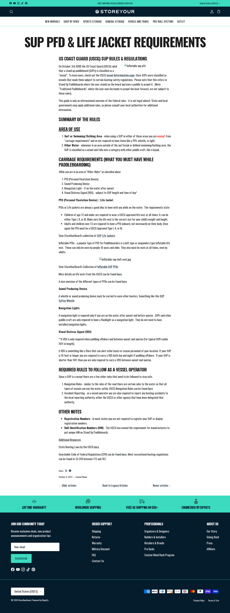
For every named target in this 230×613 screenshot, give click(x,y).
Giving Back (213, 537)
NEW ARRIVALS (52, 21)
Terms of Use (213, 600)
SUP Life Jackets (106, 236)
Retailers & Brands (154, 543)
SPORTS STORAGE (92, 21)
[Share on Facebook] (70, 471)
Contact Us (98, 561)
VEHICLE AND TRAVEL (138, 21)
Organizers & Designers (156, 531)
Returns (96, 537)
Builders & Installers (155, 537)
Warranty (97, 543)
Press (209, 543)
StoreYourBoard (24, 600)
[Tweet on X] (66, 471)
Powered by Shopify (40, 600)
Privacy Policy (198, 600)
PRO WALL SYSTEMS (163, 21)
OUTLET (181, 21)
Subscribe (21, 558)
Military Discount (101, 549)
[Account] (211, 12)
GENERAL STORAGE (114, 21)
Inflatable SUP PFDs (107, 267)
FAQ (94, 555)
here (119, 274)
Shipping (96, 531)
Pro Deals (149, 549)
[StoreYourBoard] (115, 12)
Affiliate (211, 549)
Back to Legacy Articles (115, 485)
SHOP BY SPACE (71, 21)
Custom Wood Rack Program (159, 555)
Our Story (212, 531)
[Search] (11, 12)
